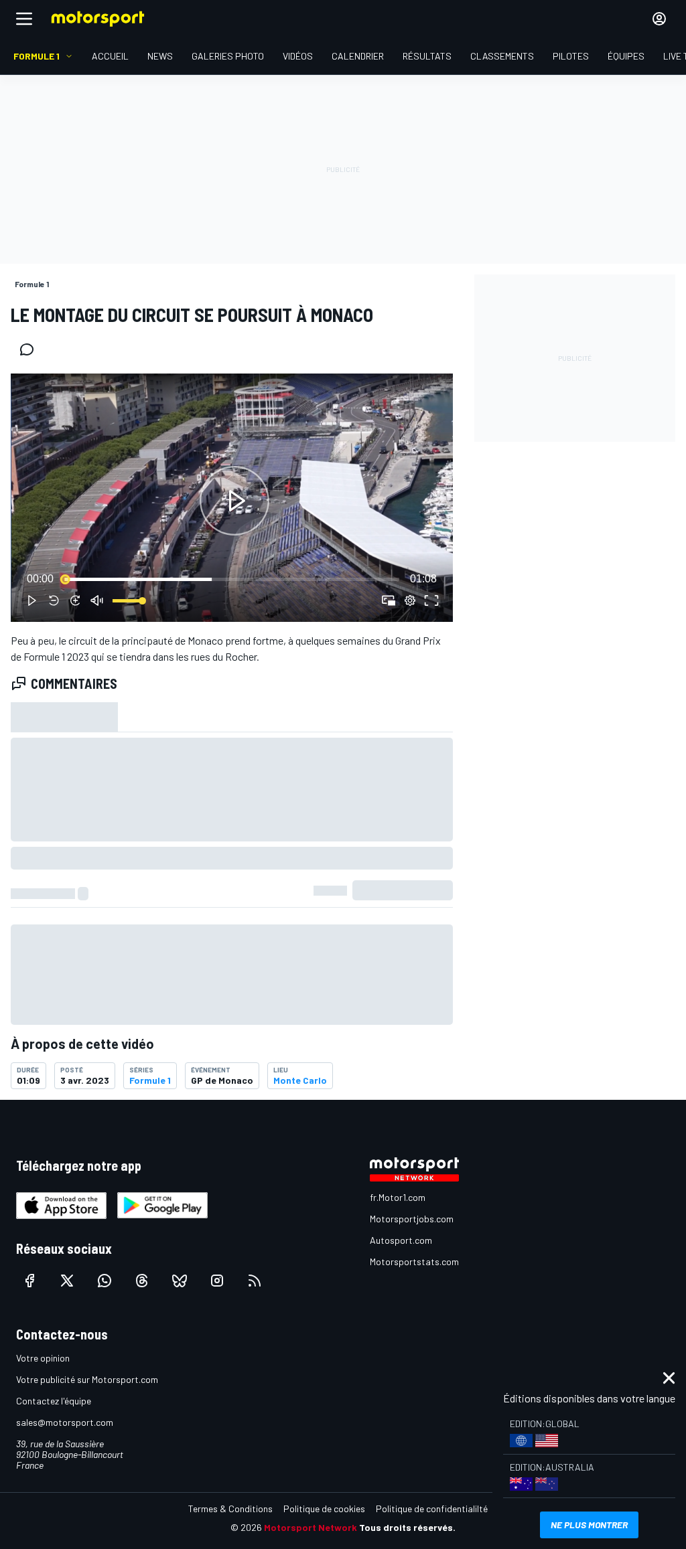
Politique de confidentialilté (432, 1508)
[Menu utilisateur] (659, 18)
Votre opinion (43, 1358)
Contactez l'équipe (53, 1400)
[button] (234, 500)
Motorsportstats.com (414, 1261)
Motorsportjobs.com (412, 1218)
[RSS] (254, 1280)
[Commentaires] (31, 349)
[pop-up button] (410, 600)
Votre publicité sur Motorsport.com (87, 1379)
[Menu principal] (24, 18)
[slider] (231, 579)
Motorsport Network (310, 1527)
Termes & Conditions (230, 1508)
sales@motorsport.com (64, 1422)
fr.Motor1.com (397, 1197)
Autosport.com (401, 1240)
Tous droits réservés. (407, 1527)
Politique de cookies (324, 1508)
